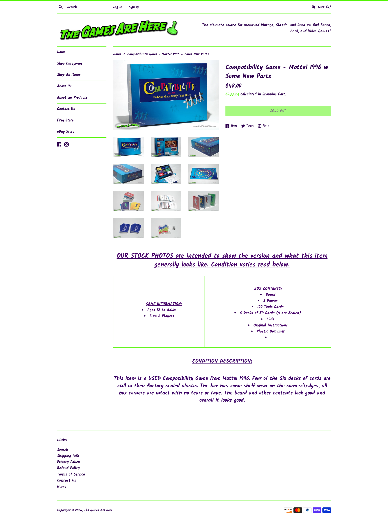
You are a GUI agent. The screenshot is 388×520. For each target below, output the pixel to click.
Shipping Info (68, 456)
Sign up (134, 7)
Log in (117, 7)
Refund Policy (68, 468)
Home (61, 52)
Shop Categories (69, 63)
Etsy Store (65, 120)
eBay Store (65, 131)
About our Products (72, 98)
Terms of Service (71, 475)
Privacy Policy (68, 462)
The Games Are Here (98, 510)
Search (62, 450)
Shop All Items (68, 75)
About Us (64, 86)
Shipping (232, 94)
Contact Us (66, 109)
